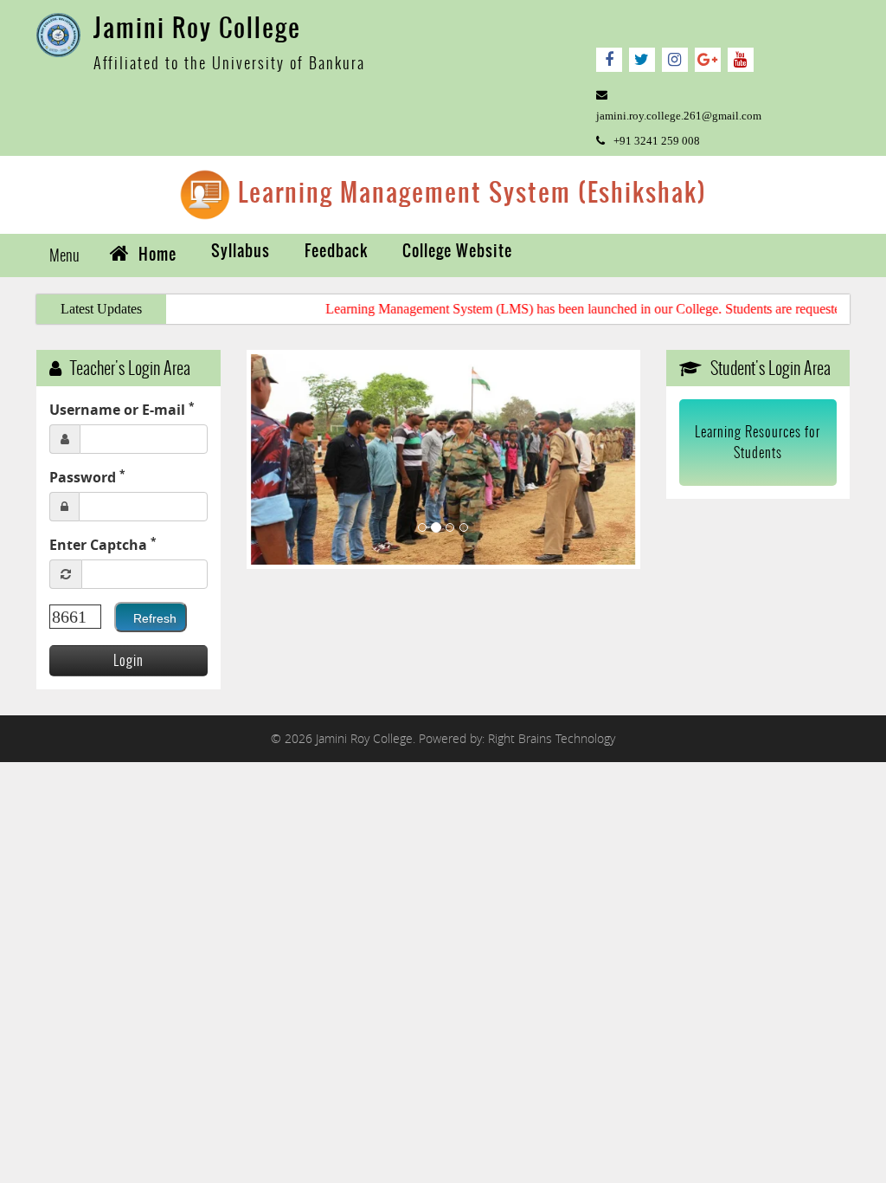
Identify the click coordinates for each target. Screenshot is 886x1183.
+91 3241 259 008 (656, 140)
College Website (457, 250)
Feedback (336, 250)
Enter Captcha (103, 544)
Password (87, 477)
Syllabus (240, 250)
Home (155, 254)
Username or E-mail (122, 409)
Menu (64, 255)
